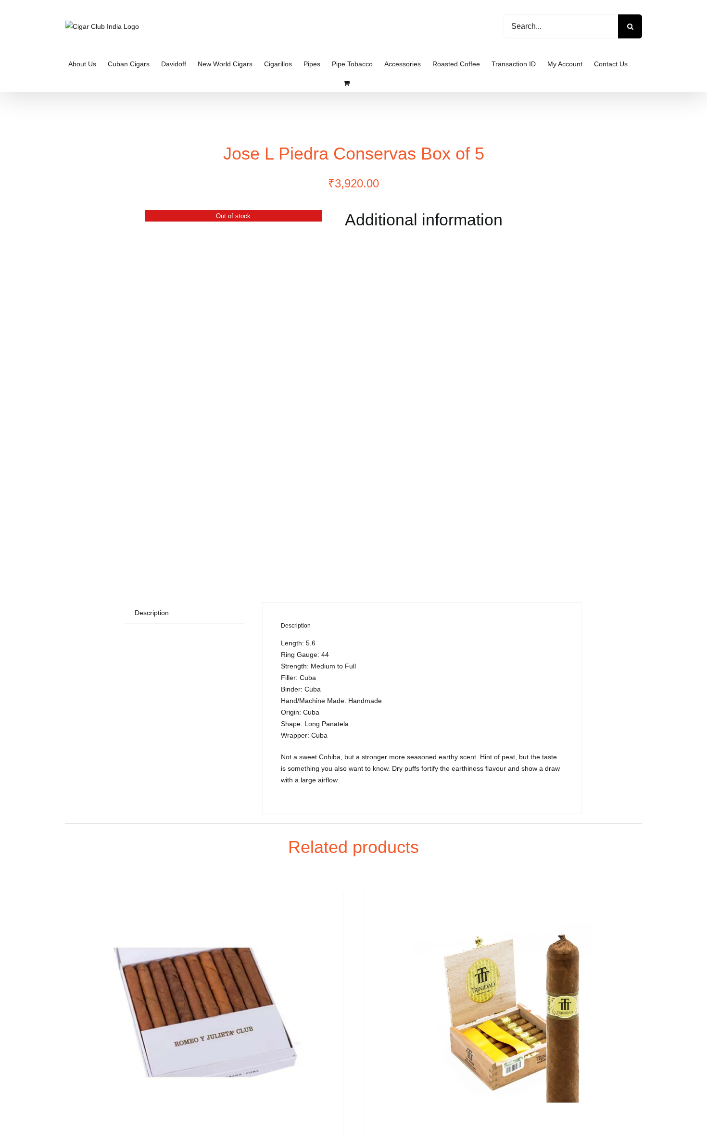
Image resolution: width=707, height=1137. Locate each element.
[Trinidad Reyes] (503, 1012)
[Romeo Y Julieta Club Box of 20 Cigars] (204, 1012)
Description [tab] (152, 613)
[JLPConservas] (233, 387)
